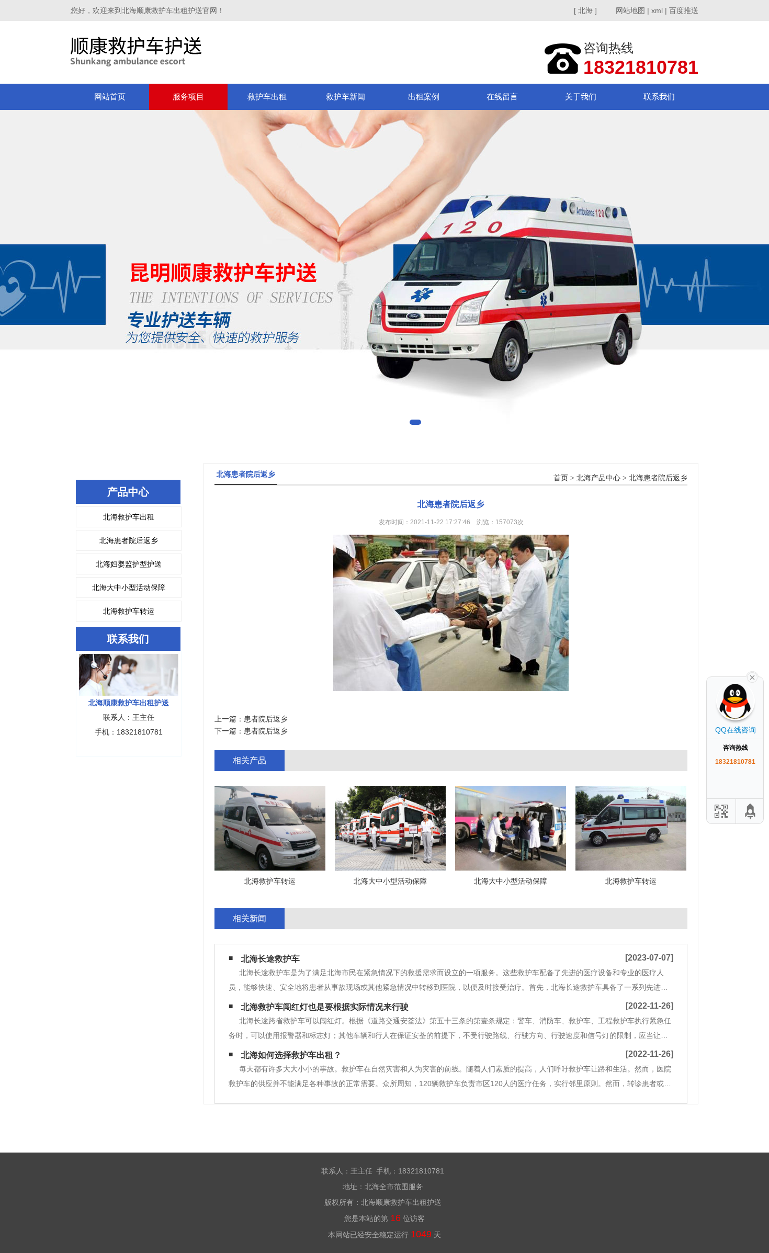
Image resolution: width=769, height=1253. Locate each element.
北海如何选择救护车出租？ (291, 1055)
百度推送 (683, 10)
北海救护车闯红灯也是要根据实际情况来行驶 (325, 1006)
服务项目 (188, 96)
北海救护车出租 (128, 517)
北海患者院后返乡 (128, 540)
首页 (560, 478)
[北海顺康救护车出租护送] (138, 52)
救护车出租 (267, 96)
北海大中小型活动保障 (128, 587)
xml (657, 10)
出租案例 (423, 96)
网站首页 (110, 96)
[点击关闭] (752, 676)
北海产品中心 (598, 478)
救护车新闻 (345, 96)
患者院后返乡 (266, 719)
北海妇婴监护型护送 (129, 564)
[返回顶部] (750, 811)
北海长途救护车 (270, 958)
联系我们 (659, 96)
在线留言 (502, 96)
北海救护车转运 (128, 611)
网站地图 (630, 10)
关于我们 (580, 96)
